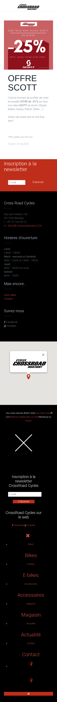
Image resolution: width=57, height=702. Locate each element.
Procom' (28, 420)
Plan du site (32, 417)
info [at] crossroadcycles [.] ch (24, 225)
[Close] (43, 355)
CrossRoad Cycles (43, 413)
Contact (8, 298)
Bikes (31, 544)
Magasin (31, 603)
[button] (28, 377)
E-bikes (31, 564)
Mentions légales (18, 417)
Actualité (31, 623)
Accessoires (31, 584)
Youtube (11, 325)
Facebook (11, 322)
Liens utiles (10, 294)
